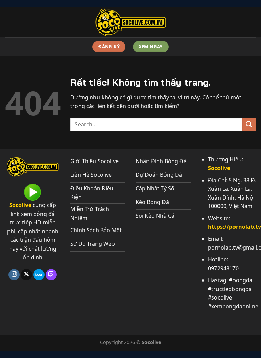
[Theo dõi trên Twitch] (51, 274)
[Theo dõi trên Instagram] (14, 274)
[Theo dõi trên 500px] (39, 274)
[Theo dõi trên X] (26, 274)
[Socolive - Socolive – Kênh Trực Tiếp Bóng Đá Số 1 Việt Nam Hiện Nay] (130, 22)
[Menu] (9, 22)
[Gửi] (249, 124)
